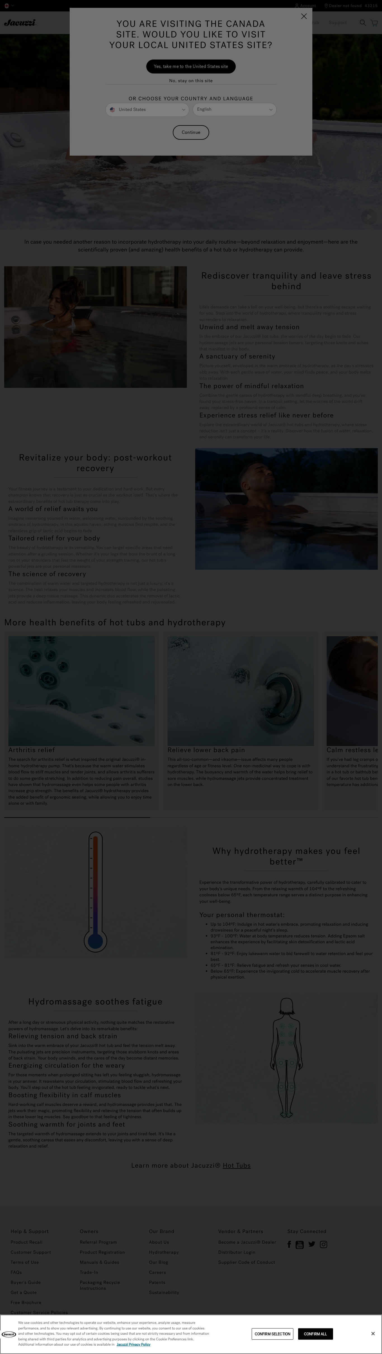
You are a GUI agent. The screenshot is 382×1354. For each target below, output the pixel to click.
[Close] (373, 1333)
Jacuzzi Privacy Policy (133, 1344)
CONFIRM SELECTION (272, 1333)
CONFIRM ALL (315, 1333)
